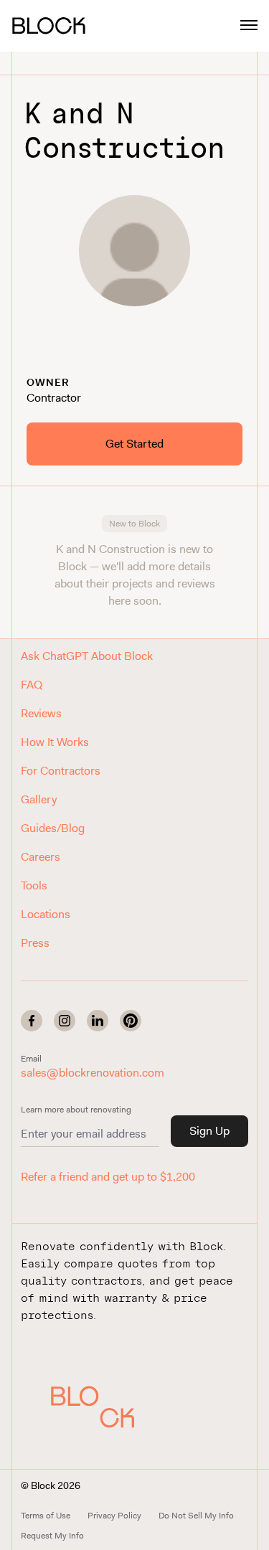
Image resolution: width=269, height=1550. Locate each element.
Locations (45, 914)
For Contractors (60, 770)
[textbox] (134, 355)
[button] (92, 1406)
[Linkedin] (97, 1020)
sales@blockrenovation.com (92, 1072)
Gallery (39, 799)
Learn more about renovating (76, 1109)
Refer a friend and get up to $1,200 (108, 1176)
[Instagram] (64, 1020)
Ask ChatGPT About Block (87, 655)
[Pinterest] (130, 1020)
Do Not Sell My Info (196, 1515)
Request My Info (52, 1535)
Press (35, 942)
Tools (34, 885)
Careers (40, 856)
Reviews (41, 713)
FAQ (31, 684)
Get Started (134, 443)
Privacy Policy (114, 1515)
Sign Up (209, 1130)
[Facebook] (31, 1020)
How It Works (55, 742)
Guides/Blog (53, 828)
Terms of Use (45, 1515)
